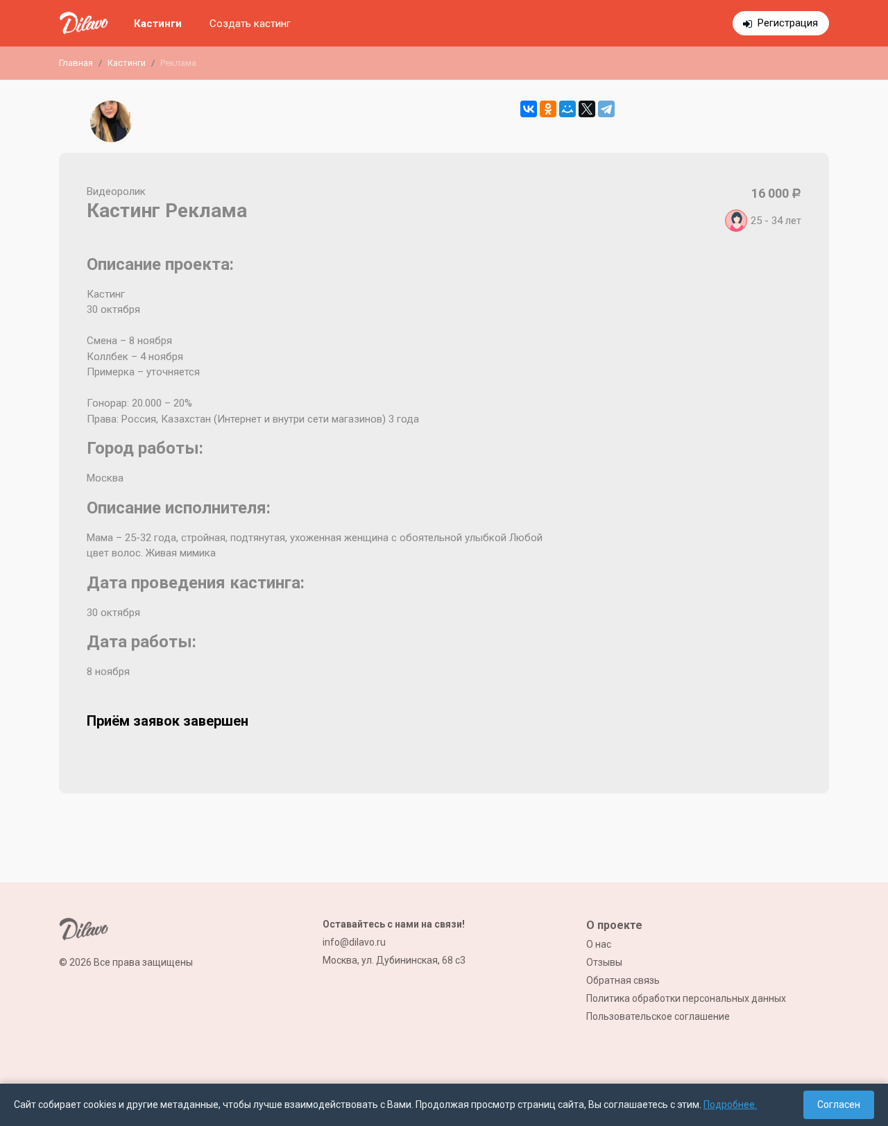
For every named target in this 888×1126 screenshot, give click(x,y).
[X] (587, 109)
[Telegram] (606, 109)
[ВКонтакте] (528, 109)
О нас (598, 944)
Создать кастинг (250, 23)
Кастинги (158, 23)
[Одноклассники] (548, 109)
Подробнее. (730, 1104)
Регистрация (788, 23)
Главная (76, 63)
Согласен (838, 1104)
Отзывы (604, 962)
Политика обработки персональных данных (686, 998)
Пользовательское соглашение (658, 1016)
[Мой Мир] (567, 109)
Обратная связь (623, 980)
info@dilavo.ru (354, 942)
